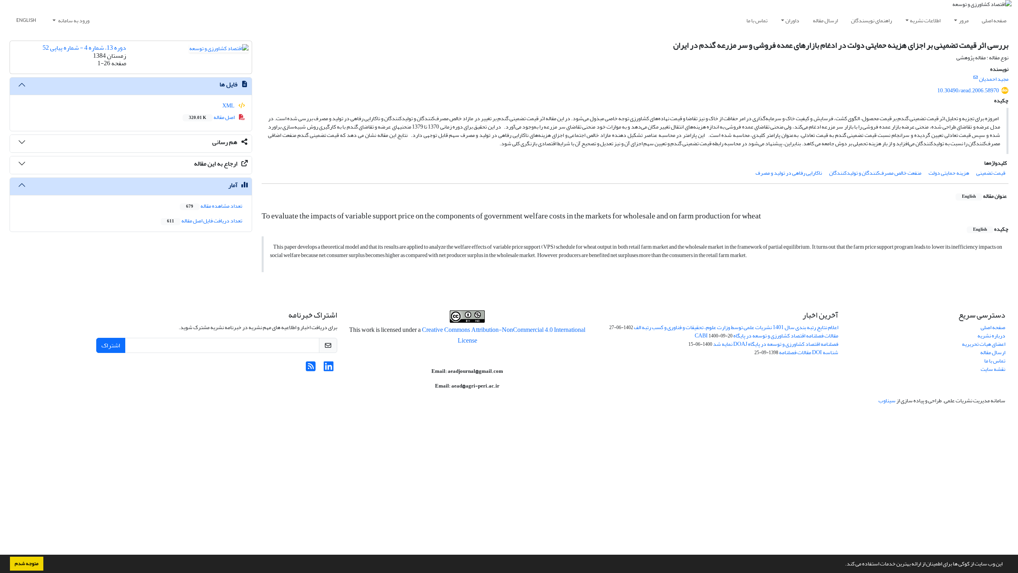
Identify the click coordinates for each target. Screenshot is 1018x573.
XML (228, 105)
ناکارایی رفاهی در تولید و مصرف (789, 173)
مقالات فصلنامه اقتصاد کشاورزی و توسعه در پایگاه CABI (766, 335)
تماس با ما (756, 20)
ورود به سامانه (73, 20)
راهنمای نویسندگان (871, 20)
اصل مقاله (212, 117)
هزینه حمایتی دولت (949, 173)
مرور (964, 20)
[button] (843, 564)
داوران (792, 20)
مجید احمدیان (993, 79)
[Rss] (310, 368)
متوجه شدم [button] (27, 563)
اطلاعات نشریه (925, 20)
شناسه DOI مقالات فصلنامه (808, 352)
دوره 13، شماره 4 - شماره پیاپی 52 (84, 48)
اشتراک (110, 345)
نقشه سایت (993, 369)
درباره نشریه (991, 335)
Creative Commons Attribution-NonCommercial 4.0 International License (503, 335)
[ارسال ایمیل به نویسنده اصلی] (975, 78)
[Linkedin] (328, 368)
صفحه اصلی (994, 20)
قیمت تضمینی (990, 173)
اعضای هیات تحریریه (983, 344)
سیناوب (887, 400)
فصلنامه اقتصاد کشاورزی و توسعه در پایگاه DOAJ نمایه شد (775, 344)
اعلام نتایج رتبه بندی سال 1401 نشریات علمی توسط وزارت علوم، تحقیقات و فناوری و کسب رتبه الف (736, 327)
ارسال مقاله (825, 20)
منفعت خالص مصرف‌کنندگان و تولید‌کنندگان (875, 173)
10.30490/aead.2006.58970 (968, 90)
